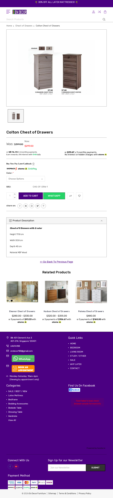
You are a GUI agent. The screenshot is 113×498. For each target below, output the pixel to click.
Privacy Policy (85, 493)
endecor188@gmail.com (21, 351)
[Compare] (99, 13)
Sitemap (52, 493)
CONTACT (75, 368)
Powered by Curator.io (96, 448)
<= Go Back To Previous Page (56, 261)
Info (39, 154)
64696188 (15, 346)
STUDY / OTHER (78, 356)
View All (12, 420)
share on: (11, 205)
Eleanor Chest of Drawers (22, 311)
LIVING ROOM (76, 352)
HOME (73, 343)
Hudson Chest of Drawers (57, 311)
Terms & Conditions (67, 493)
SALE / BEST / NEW (17, 391)
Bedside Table (14, 408)
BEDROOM (75, 347)
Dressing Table (15, 412)
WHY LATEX (76, 364)
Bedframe (13, 399)
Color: (10, 173)
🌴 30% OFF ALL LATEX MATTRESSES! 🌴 (56, 2)
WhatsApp (54, 195)
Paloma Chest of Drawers (91, 311)
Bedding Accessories (18, 403)
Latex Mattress (15, 395)
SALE (72, 360)
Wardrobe (12, 416)
